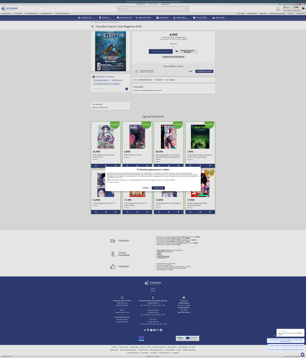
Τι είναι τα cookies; (113, 182)
